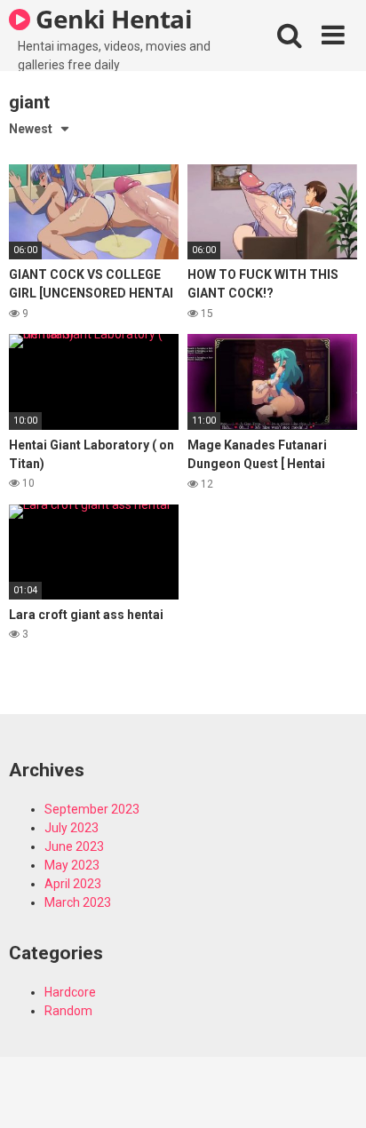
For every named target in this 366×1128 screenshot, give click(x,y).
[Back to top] (333, 1092)
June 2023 (74, 846)
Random (68, 1011)
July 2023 (71, 828)
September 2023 (91, 809)
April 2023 (72, 884)
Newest (30, 129)
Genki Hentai (111, 19)
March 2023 (77, 902)
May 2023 (71, 865)
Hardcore (70, 992)
